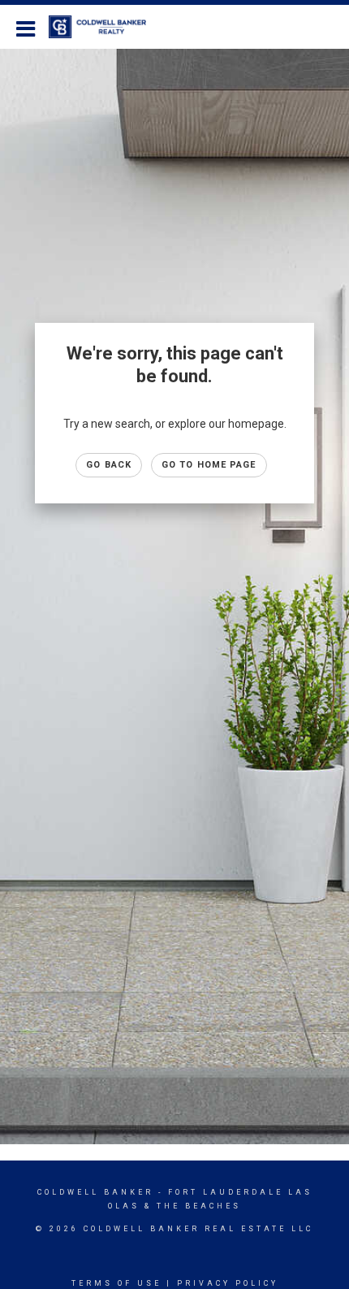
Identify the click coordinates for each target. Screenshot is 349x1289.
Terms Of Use (116, 1283)
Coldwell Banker (95, 1192)
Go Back (108, 464)
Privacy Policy (227, 1283)
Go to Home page (209, 464)
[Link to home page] (105, 27)
